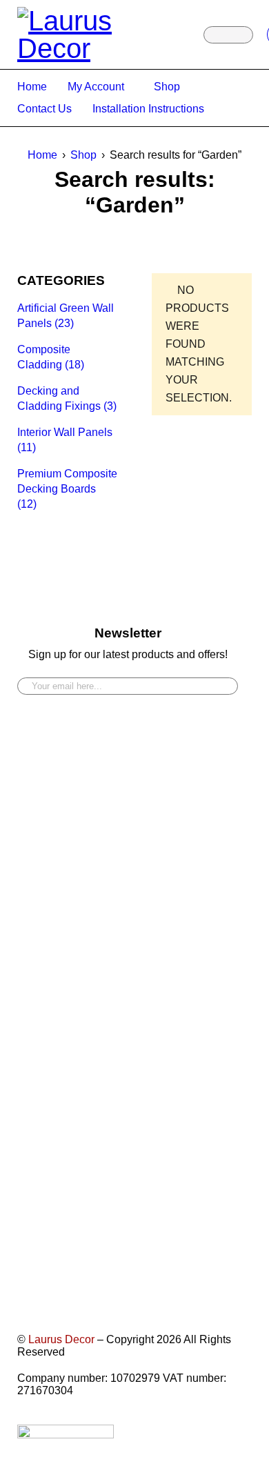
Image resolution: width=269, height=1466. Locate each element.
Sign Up (221, 681)
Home (42, 155)
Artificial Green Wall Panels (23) (65, 315)
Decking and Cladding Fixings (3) (67, 398)
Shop (83, 155)
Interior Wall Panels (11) (64, 439)
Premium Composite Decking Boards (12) (67, 489)
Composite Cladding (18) (50, 357)
